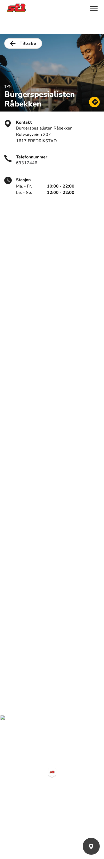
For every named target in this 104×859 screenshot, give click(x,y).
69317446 (26, 163)
